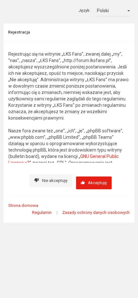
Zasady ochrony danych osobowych (96, 212)
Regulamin (42, 212)
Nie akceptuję (54, 180)
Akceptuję (97, 182)
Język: (85, 10)
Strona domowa (23, 205)
